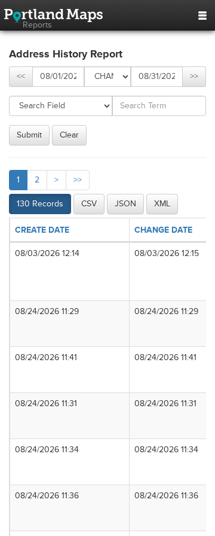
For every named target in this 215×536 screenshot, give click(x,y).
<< (21, 76)
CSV (89, 204)
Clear (69, 135)
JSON (125, 204)
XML (162, 204)
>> (194, 76)
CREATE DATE (42, 230)
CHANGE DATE (163, 230)
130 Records (40, 204)
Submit (29, 135)
